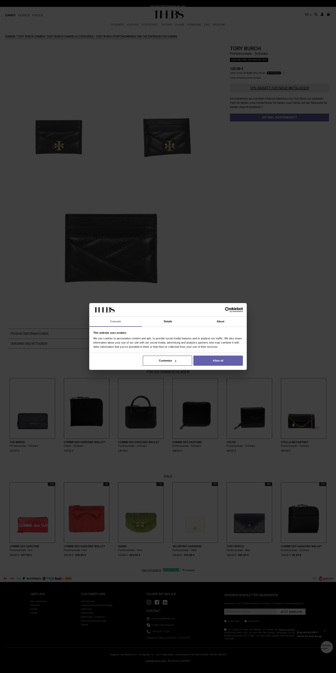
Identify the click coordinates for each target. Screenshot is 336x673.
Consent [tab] (115, 321)
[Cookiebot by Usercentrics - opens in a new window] (227, 310)
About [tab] (220, 321)
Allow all (218, 360)
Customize (165, 360)
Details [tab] (168, 321)
